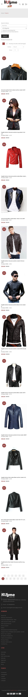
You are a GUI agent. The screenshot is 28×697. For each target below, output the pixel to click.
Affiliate (3, 658)
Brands (3, 654)
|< (4, 575)
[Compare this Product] (14, 71)
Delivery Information (6, 617)
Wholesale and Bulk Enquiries (9, 629)
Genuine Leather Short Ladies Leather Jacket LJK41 (13, 90)
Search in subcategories (9, 30)
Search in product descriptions (10, 32)
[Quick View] (18, 71)
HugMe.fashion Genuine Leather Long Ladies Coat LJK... (13, 133)
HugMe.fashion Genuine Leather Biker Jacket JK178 (13, 392)
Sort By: (9, 47)
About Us (3, 615)
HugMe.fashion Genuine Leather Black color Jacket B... (13, 305)
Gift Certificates (5, 656)
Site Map (3, 652)
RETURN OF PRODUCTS (7, 636)
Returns (3, 662)
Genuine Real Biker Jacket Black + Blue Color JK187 (13, 218)
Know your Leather (6, 633)
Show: (10, 50)
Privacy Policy (5, 640)
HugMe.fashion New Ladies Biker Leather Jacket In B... (13, 477)
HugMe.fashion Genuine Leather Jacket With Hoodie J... (13, 349)
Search (7, 13)
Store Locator (4, 625)
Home (2, 13)
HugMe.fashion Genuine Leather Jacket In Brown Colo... (12, 261)
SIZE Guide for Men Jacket (8, 621)
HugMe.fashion (14, 690)
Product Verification (6, 642)
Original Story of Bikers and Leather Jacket (12, 631)
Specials (3, 660)
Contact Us (4, 644)
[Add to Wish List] (10, 71)
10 (14, 578)
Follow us (3, 668)
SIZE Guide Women (6, 623)
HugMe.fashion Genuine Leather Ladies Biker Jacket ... (14, 176)
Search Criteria (5, 23)
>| (25, 578)
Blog (2, 664)
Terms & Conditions (6, 638)
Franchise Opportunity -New (8, 619)
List (7, 43)
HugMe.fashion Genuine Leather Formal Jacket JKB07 (14, 435)
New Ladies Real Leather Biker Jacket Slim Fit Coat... (13, 519)
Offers (2, 627)
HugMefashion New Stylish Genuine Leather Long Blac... (12, 562)
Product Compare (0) (6, 39)
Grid (3, 43)
